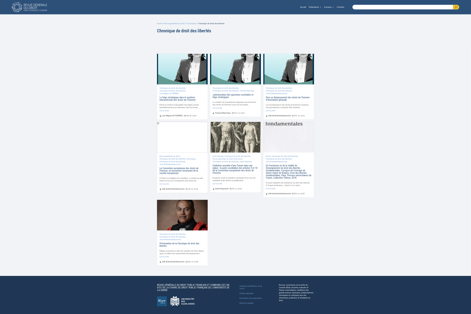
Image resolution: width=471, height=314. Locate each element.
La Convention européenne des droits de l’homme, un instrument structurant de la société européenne (178, 171)
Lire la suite (164, 111)
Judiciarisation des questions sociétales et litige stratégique (233, 96)
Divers (268, 156)
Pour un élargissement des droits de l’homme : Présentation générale (288, 98)
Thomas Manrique (246, 91)
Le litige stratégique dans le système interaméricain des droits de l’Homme (177, 98)
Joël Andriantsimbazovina (276, 93)
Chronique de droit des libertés (172, 88)
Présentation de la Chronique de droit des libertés (179, 244)
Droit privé (238, 159)
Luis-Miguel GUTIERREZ (169, 93)
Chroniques (191, 24)
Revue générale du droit (174, 24)
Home (159, 24)
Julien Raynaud (245, 161)
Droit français (218, 156)
